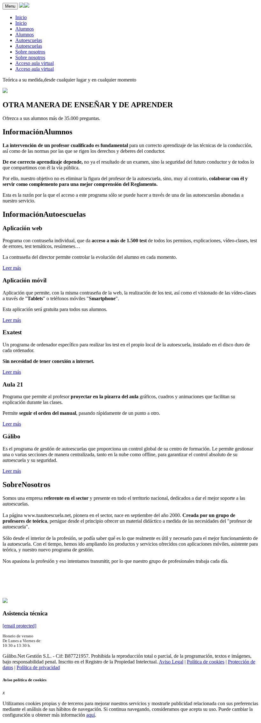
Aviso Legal (171, 661)
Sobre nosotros (30, 51)
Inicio (21, 17)
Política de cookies (205, 661)
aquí (90, 715)
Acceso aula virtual (34, 63)
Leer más (12, 268)
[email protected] (19, 625)
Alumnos (24, 29)
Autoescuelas (28, 40)
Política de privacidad (38, 667)
